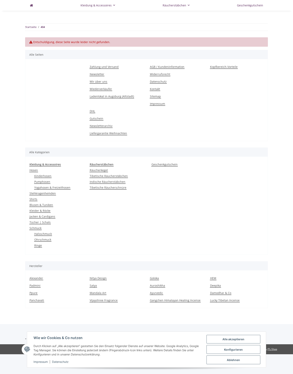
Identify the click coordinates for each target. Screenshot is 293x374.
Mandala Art (98, 293)
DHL (92, 111)
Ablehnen (233, 360)
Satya (93, 285)
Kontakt (155, 89)
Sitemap (155, 96)
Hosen (33, 170)
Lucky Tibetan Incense (225, 300)
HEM (213, 278)
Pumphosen (42, 182)
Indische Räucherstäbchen (107, 182)
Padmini (34, 285)
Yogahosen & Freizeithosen (52, 187)
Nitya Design (98, 278)
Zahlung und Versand (104, 67)
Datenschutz (158, 81)
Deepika (215, 285)
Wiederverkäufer (101, 89)
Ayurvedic (156, 293)
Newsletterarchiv (101, 126)
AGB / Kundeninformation (167, 67)
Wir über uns (98, 81)
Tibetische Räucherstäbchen (109, 176)
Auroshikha (157, 285)
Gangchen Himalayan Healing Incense (175, 300)
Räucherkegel (99, 170)
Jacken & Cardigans (42, 216)
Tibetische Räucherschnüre (108, 187)
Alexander (36, 278)
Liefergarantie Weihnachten (108, 133)
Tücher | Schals (40, 222)
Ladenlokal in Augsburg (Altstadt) (112, 96)
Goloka (154, 278)
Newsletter (97, 74)
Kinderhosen (42, 176)
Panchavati (36, 300)
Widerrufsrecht (160, 74)
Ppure (33, 293)
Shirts (33, 199)
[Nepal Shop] (31, 5)
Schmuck (35, 228)
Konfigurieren (233, 349)
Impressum (157, 104)
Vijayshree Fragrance (104, 300)
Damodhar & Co (220, 293)
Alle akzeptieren (233, 339)
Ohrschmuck (42, 239)
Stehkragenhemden (42, 193)
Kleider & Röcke (39, 211)
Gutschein (96, 118)
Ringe (38, 245)
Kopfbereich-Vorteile (224, 67)
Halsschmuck (43, 234)
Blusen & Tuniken (41, 205)
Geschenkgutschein (164, 164)
